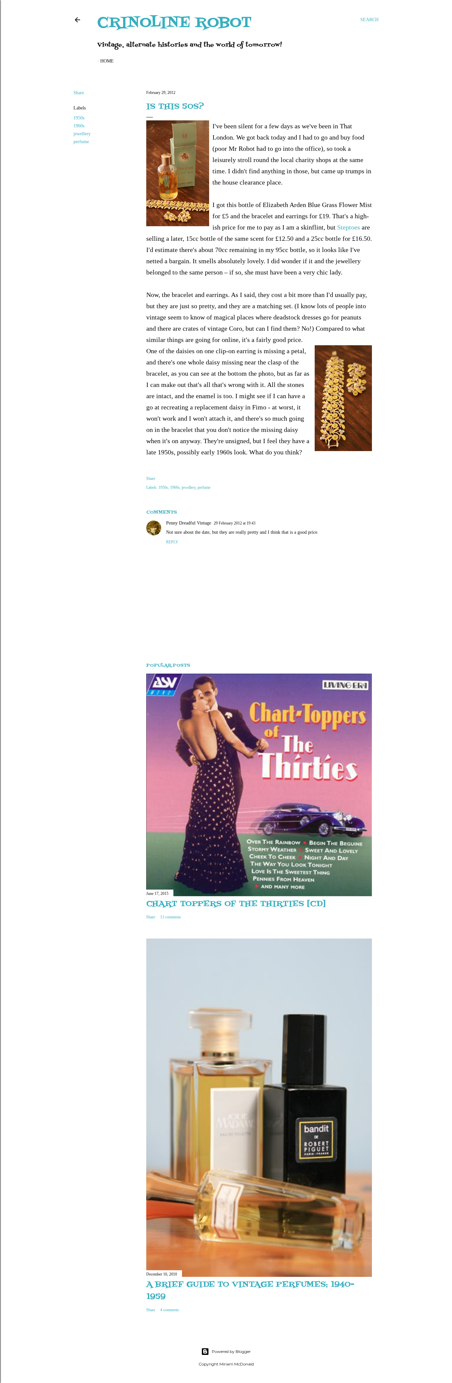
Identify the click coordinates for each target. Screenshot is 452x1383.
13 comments (170, 917)
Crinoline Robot (174, 23)
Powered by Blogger (231, 1351)
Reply (172, 542)
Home (107, 61)
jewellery (82, 133)
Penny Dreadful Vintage (188, 523)
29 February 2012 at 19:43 (234, 523)
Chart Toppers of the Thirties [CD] (236, 904)
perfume (81, 141)
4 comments (169, 1310)
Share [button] (78, 92)
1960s (78, 125)
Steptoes (348, 227)
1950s (78, 117)
